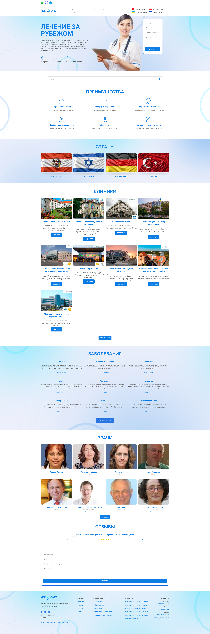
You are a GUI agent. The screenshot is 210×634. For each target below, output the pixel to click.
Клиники (84, 9)
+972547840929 (158, 12)
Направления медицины (100, 9)
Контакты (73, 12)
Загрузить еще (105, 420)
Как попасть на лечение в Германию (136, 612)
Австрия (56, 176)
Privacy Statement (63, 622)
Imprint (43, 622)
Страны (73, 9)
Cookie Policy (51, 622)
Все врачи (105, 517)
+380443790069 (141, 12)
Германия (121, 176)
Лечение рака (97, 601)
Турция (153, 176)
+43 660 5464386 (163, 603)
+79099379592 (158, 9)
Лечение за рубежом (131, 618)
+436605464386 (141, 9)
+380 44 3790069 (163, 614)
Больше (60, 372)
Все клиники (105, 338)
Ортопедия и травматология (102, 615)
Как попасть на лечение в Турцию (135, 605)
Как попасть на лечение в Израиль (135, 608)
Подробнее (56, 234)
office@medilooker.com (161, 617)
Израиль (89, 176)
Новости (116, 9)
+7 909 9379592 (163, 609)
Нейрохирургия (98, 605)
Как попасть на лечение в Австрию (136, 601)
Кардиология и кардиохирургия (104, 612)
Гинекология (97, 608)
